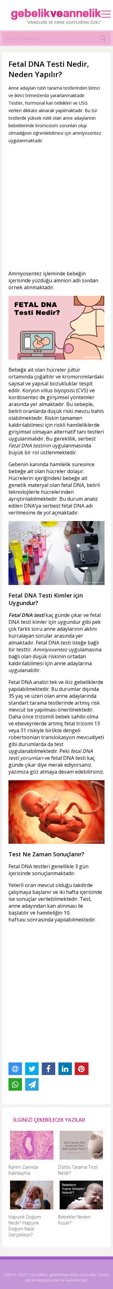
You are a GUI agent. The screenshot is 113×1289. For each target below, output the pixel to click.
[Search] (103, 38)
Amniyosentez (50, 649)
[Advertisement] (56, 207)
